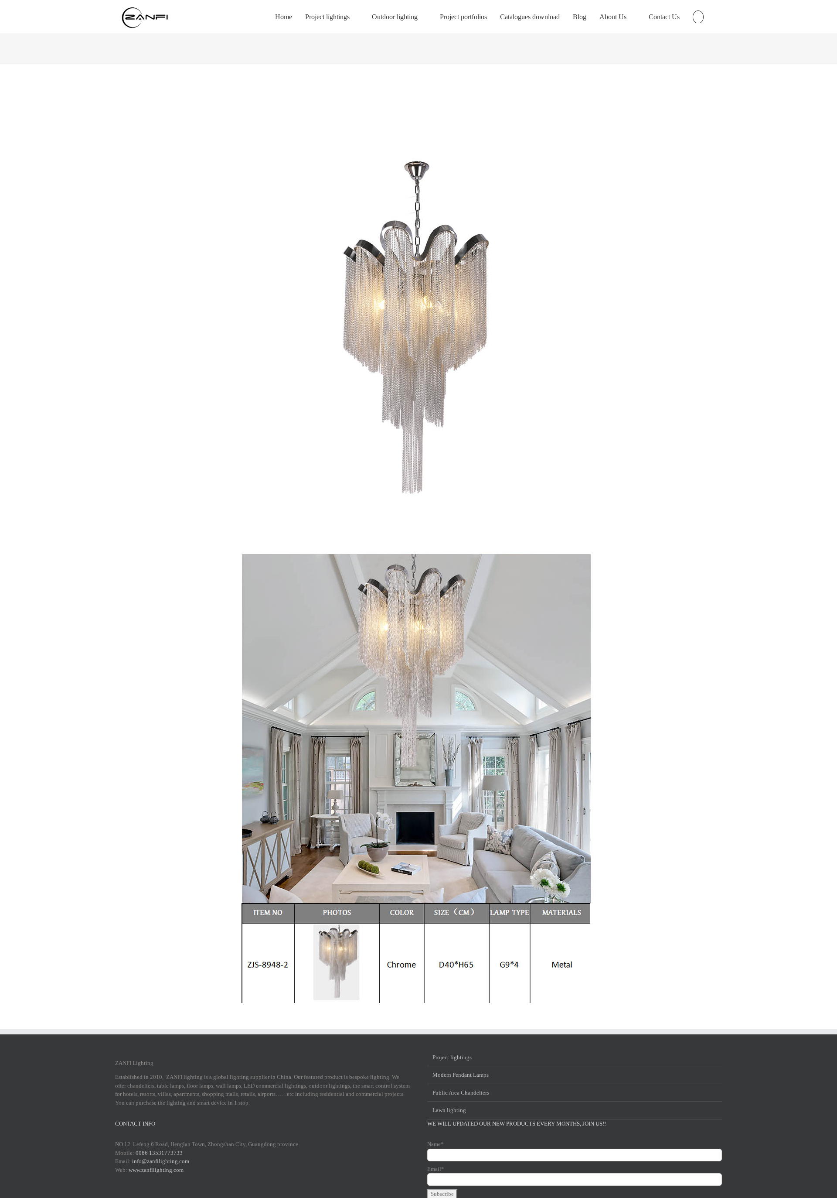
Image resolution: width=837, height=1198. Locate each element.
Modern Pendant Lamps (460, 1074)
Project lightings (452, 1057)
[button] (698, 16)
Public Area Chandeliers (460, 1092)
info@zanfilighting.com (160, 1161)
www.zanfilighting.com (156, 1170)
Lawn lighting (449, 1110)
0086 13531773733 (159, 1153)
